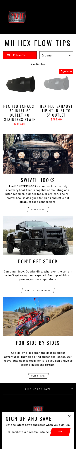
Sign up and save (38, 389)
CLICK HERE (38, 209)
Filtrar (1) (19, 55)
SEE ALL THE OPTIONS (38, 290)
